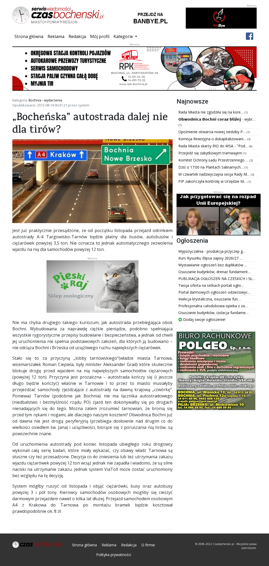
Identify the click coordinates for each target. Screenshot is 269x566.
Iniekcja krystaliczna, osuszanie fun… (209, 299)
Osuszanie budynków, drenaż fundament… (214, 271)
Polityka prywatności (113, 554)
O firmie (148, 544)
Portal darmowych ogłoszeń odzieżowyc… (214, 292)
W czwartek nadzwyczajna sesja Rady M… (214, 174)
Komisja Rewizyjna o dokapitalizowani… (212, 138)
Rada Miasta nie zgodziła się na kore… (211, 112)
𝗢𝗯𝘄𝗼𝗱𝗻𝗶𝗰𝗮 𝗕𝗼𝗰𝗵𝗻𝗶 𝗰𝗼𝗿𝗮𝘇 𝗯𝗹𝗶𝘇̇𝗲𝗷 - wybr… (216, 119)
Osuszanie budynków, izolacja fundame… (213, 312)
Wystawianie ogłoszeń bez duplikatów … (212, 264)
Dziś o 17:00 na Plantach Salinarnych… (211, 167)
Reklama (56, 36)
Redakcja (77, 36)
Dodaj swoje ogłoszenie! (203, 319)
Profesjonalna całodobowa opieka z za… (213, 305)
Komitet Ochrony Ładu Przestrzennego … (214, 160)
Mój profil (99, 36)
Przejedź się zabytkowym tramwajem (210, 152)
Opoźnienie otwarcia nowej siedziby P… (212, 131)
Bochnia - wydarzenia (45, 100)
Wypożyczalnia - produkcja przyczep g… (212, 251)
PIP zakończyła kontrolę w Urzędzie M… (213, 181)
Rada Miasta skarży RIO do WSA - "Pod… (213, 145)
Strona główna (29, 36)
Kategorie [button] (123, 36)
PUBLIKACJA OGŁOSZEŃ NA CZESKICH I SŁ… (216, 278)
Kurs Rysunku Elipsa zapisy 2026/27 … (210, 258)
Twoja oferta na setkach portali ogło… (211, 285)
